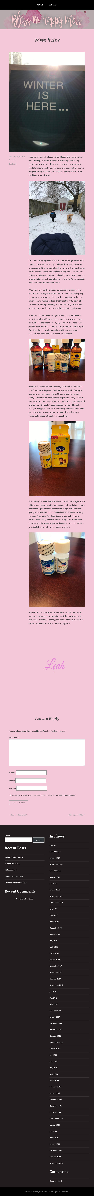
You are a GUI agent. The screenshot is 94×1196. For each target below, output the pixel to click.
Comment (14, 737)
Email (12, 780)
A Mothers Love (11, 870)
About (40, 5)
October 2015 (55, 1112)
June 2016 (53, 1061)
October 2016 (55, 1036)
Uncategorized (56, 1181)
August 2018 (55, 934)
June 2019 (54, 909)
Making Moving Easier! (14, 876)
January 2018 (55, 960)
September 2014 (56, 1163)
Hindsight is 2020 (76, 815)
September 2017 (56, 985)
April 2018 (54, 947)
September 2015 (56, 1119)
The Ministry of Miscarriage (15, 882)
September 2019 (56, 902)
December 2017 (56, 966)
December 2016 (56, 1023)
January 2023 (55, 858)
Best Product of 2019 (19, 815)
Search (7, 836)
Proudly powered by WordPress (36, 1192)
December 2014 (56, 1150)
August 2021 (55, 877)
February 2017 (55, 1011)
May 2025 (53, 845)
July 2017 (53, 991)
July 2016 (53, 1055)
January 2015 (55, 1144)
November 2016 (56, 1030)
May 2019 (53, 915)
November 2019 (56, 896)
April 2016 (54, 1074)
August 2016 (55, 1049)
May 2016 (53, 1068)
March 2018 (54, 953)
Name (12, 773)
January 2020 (55, 890)
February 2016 (55, 1087)
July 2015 (53, 1131)
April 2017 (54, 1004)
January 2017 (55, 1017)
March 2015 (54, 1138)
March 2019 (54, 922)
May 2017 (53, 998)
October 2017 (55, 979)
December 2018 (56, 928)
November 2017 (56, 972)
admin (13, 164)
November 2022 (56, 864)
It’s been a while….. (12, 863)
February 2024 (55, 852)
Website (12, 788)
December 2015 (56, 1100)
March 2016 (54, 1080)
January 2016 (55, 1093)
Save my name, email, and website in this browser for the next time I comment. (44, 795)
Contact (53, 5)
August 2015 (55, 1125)
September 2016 (56, 1042)
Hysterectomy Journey (14, 857)
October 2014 (55, 1157)
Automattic (64, 1192)
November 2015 (56, 1106)
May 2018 (53, 941)
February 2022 (55, 871)
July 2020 (53, 883)
